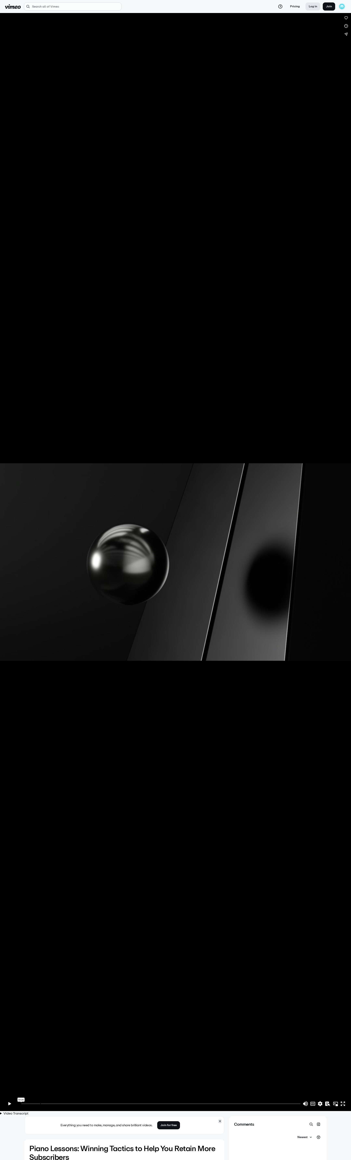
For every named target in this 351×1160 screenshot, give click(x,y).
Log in (313, 6)
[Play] (9, 1104)
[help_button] (280, 6)
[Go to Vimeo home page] (13, 6)
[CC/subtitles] (313, 1103)
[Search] (311, 1124)
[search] (72, 6)
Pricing (295, 6)
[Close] (220, 1121)
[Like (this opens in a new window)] (346, 18)
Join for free (168, 1125)
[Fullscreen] (343, 1103)
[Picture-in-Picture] (335, 1103)
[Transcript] (327, 1103)
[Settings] (320, 1103)
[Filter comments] (318, 1137)
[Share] (346, 34)
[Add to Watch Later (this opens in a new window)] (346, 26)
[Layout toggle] (318, 1124)
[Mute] (305, 1103)
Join (329, 6)
